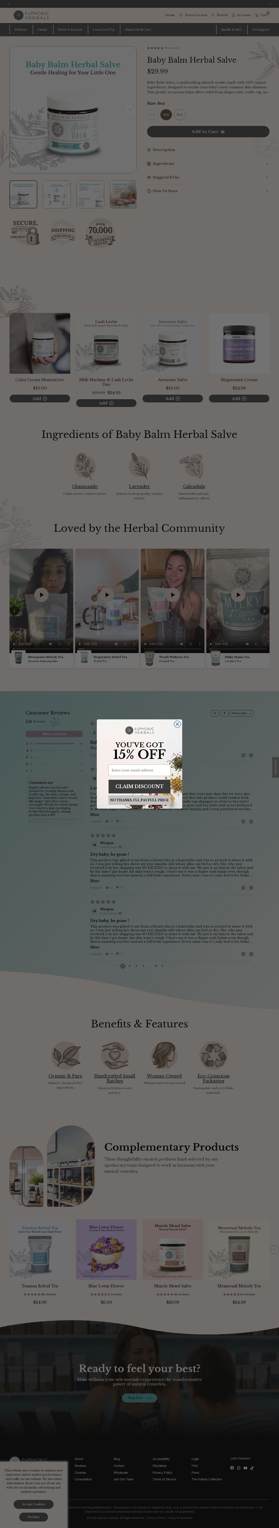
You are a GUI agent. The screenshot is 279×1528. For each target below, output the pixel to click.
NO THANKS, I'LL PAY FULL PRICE (139, 800)
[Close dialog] (177, 724)
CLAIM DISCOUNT (140, 786)
